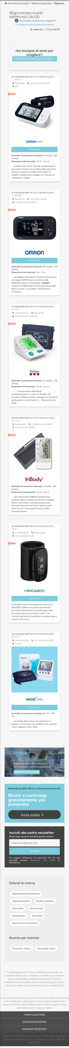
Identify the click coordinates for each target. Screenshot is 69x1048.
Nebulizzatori (18, 916)
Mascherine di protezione (25, 923)
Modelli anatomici (45, 901)
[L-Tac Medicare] (34, 698)
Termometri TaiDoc (21, 948)
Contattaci (34, 150)
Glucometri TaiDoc (46, 948)
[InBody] (34, 478)
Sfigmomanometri (21, 901)
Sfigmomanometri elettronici (26, 894)
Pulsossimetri (36, 908)
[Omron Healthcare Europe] (34, 141)
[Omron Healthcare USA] (34, 252)
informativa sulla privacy (43, 860)
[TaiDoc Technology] (34, 371)
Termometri (17, 908)
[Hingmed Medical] (34, 590)
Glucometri (37, 916)
